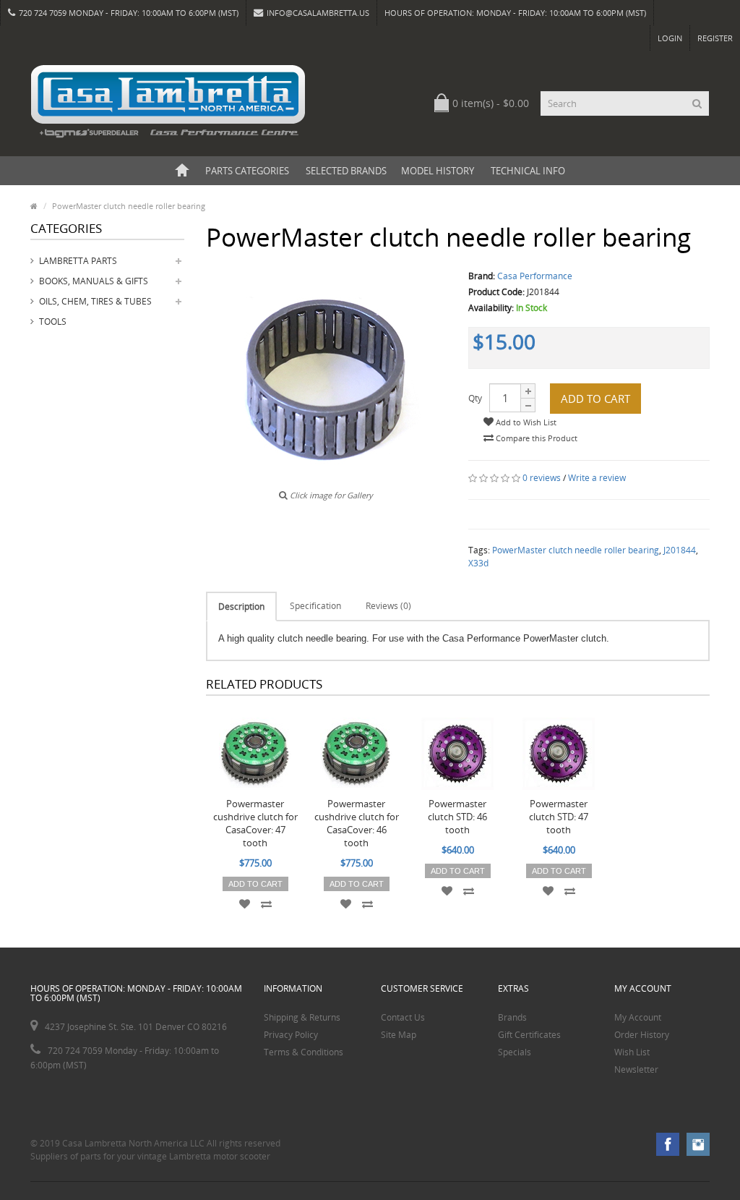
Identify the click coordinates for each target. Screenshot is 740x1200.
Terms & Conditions (303, 1052)
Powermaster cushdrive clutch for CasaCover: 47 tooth (255, 823)
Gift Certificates (529, 1035)
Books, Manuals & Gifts (93, 281)
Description (241, 606)
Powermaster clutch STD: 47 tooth (558, 816)
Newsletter (636, 1069)
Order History (641, 1035)
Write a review (597, 478)
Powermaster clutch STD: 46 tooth (457, 816)
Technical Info (528, 170)
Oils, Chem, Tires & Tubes (95, 301)
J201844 (679, 550)
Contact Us (403, 1017)
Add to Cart (595, 398)
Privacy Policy (291, 1035)
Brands (512, 1017)
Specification (315, 606)
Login (670, 38)
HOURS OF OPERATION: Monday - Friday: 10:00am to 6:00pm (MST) (515, 12)
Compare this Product (535, 438)
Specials (514, 1052)
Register (715, 38)
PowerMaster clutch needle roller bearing (575, 550)
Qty (475, 398)
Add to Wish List (525, 422)
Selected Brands (346, 170)
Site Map (398, 1035)
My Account (637, 1017)
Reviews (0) (388, 606)
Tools (52, 321)
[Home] (182, 170)
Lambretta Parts (78, 261)
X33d (478, 563)
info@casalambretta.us (318, 12)
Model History (437, 170)
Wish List (632, 1052)
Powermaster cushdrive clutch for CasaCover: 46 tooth (356, 823)
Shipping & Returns (302, 1017)
